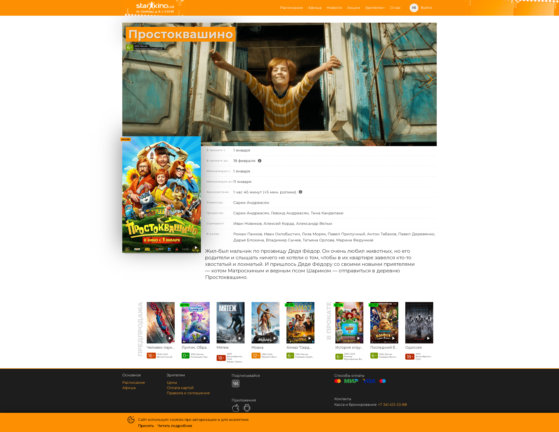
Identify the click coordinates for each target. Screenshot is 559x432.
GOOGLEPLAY (247, 408)
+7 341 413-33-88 (392, 405)
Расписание (291, 8)
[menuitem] (291, 8)
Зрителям (374, 8)
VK (236, 383)
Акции (353, 8)
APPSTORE (236, 408)
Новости (334, 8)
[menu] (297, 8)
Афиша (314, 8)
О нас (395, 8)
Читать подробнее (174, 426)
